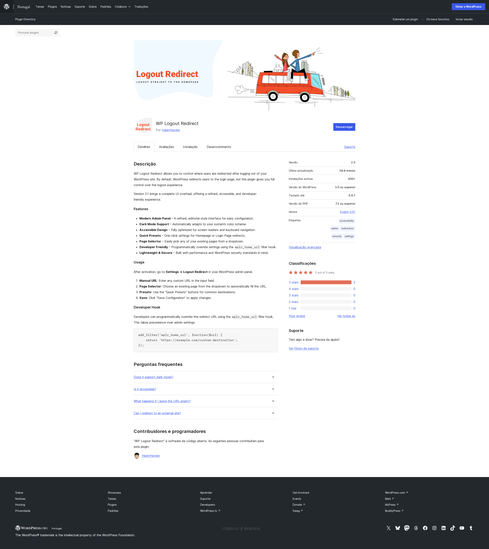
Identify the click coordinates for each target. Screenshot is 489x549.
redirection (347, 228)
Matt (389, 498)
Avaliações (166, 147)
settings (349, 236)
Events (297, 498)
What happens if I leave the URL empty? (162, 401)
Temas (112, 498)
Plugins (112, 504)
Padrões (113, 510)
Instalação (190, 147)
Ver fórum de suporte (304, 348)
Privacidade (22, 510)
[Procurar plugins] (56, 32)
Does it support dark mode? (153, 377)
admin (334, 228)
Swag (298, 510)
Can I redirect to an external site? (157, 413)
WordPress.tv (210, 510)
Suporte (349, 147)
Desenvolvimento (219, 147)
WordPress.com (396, 492)
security (337, 236)
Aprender (206, 492)
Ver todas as (346, 316)
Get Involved (301, 492)
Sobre (19, 492)
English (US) (347, 211)
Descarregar (344, 126)
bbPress (392, 504)
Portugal (57, 528)
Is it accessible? (145, 389)
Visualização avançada (305, 247)
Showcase (114, 492)
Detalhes (144, 147)
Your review (297, 316)
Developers (207, 504)
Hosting (20, 504)
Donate (299, 504)
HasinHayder (171, 130)
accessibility (347, 220)
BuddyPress (394, 510)
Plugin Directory (25, 19)
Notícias (20, 498)
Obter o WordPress (468, 6)
